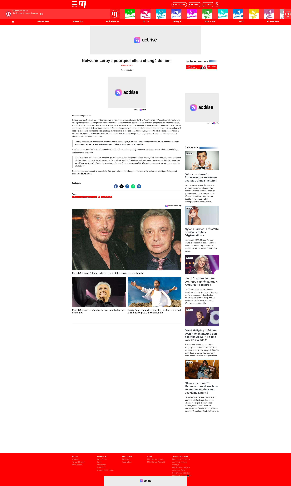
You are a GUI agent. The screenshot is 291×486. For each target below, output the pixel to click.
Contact (75, 459)
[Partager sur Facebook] (115, 187)
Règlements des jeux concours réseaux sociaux (181, 462)
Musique (177, 22)
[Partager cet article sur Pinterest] (126, 187)
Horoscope (273, 22)
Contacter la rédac (105, 470)
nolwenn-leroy (77, 197)
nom (95, 197)
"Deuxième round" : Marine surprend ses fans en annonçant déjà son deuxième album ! (201, 388)
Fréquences (112, 22)
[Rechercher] (217, 4)
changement (88, 197)
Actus (146, 22)
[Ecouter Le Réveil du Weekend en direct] (201, 67)
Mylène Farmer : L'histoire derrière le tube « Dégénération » (202, 232)
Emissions (78, 22)
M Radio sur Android (156, 462)
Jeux (241, 22)
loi (99, 197)
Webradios (43, 22)
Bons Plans (102, 459)
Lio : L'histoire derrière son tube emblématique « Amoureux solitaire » (201, 281)
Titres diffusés (78, 462)
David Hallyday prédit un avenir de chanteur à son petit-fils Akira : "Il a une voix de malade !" (201, 335)
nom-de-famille (106, 197)
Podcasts (210, 22)
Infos (99, 462)
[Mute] (41, 14)
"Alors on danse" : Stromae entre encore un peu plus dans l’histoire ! (201, 177)
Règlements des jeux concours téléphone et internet (182, 475)
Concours (101, 467)
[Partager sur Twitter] (121, 187)
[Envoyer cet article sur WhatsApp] (132, 187)
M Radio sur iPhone (155, 459)
